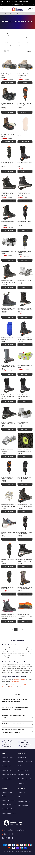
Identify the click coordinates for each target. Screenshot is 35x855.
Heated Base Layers (9, 775)
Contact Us (22, 757)
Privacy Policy (23, 806)
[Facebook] (3, 838)
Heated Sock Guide (8, 809)
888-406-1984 (9, 834)
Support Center (24, 770)
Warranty (21, 783)
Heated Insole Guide (9, 813)
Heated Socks (13, 687)
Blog (19, 797)
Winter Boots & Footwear (24, 685)
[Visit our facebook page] (2, 1)
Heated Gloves (7, 766)
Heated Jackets (7, 757)
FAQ (19, 766)
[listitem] (17, 4)
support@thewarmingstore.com (20, 1)
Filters (29, 51)
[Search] (32, 9)
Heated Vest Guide (8, 800)
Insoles (20, 687)
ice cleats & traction (19, 680)
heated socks (15, 682)
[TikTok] (12, 838)
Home (6, 14)
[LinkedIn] (9, 838)
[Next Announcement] (33, 4)
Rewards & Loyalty (24, 775)
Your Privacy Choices (25, 779)
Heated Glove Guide (9, 805)
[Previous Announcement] (2, 4)
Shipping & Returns (25, 762)
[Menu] (2, 9)
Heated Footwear (8, 779)
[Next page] (22, 629)
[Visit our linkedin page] (7, 1)
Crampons (5, 687)
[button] (2, 51)
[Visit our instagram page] (4, 1)
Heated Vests (6, 762)
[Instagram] (6, 838)
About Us (21, 793)
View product (9, 83)
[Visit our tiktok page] (9, 1)
